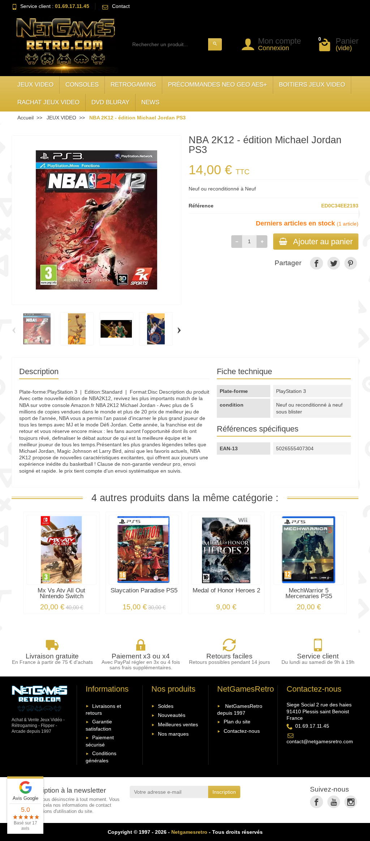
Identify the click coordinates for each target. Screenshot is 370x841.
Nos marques (173, 734)
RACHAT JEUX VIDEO (48, 102)
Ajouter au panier (323, 241)
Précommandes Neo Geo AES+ (217, 84)
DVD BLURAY (110, 102)
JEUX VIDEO (35, 84)
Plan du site (237, 721)
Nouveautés (171, 715)
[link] (316, 263)
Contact (121, 6)
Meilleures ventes (178, 724)
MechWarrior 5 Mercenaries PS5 (308, 593)
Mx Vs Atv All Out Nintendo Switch (61, 593)
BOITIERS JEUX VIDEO (312, 84)
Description (39, 371)
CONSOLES (82, 84)
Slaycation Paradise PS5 (144, 590)
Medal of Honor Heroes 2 (226, 590)
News (150, 102)
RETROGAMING (133, 84)
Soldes (165, 706)
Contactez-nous (242, 731)
